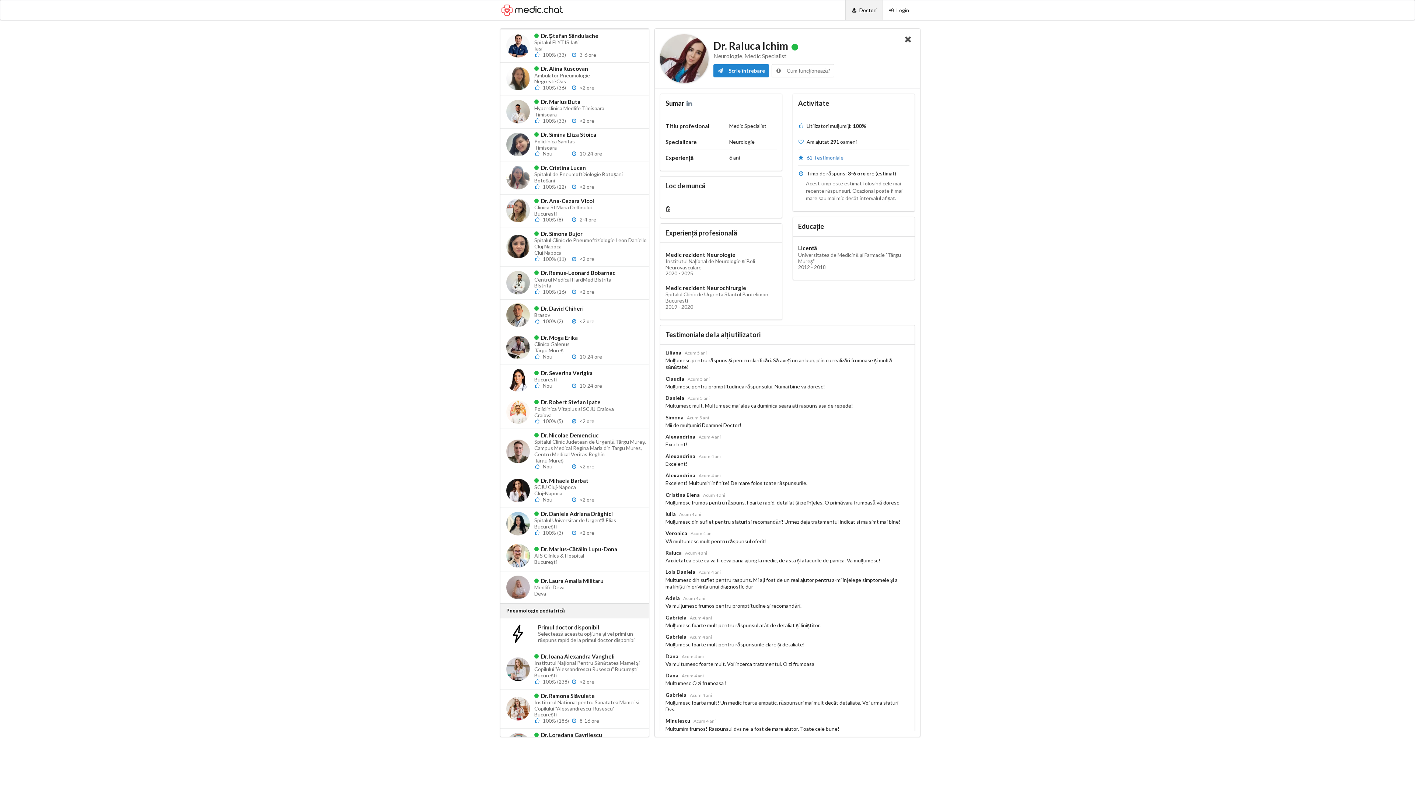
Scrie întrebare (746, 70)
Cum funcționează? (808, 70)
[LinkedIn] (690, 103)
